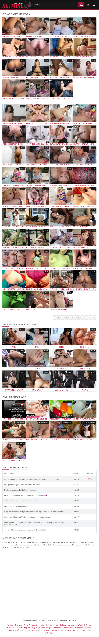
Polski (49, 625)
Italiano (43, 625)
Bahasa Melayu (45, 628)
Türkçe (63, 630)
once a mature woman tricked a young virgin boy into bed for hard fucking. (32, 479)
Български (55, 630)
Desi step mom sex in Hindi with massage (20, 490)
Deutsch (19, 628)
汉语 (88, 630)
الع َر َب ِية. (80, 625)
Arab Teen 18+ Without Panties (16, 506)
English (27, 628)
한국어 (25, 630)
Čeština (88, 625)
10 (91, 317)
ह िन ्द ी (49, 633)
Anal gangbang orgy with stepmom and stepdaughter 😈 (25, 495)
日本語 (32, 630)
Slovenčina (79, 628)
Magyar (34, 628)
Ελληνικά (10, 628)
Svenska (18, 625)
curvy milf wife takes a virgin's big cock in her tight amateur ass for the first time (34, 512)
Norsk (10, 630)
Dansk (46, 630)
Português (81, 630)
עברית (56, 625)
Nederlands (57, 628)
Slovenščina (68, 628)
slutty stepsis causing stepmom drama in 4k (21, 501)
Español (35, 625)
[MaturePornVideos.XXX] (17, 4)
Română (10, 625)
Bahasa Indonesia (67, 625)
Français (71, 630)
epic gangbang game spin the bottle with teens (22, 485)
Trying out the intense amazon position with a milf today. (25, 530)
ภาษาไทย (17, 630)
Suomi (39, 630)
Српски (88, 628)
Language (89, 5)
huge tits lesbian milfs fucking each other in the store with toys (27, 517)
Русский (27, 625)
